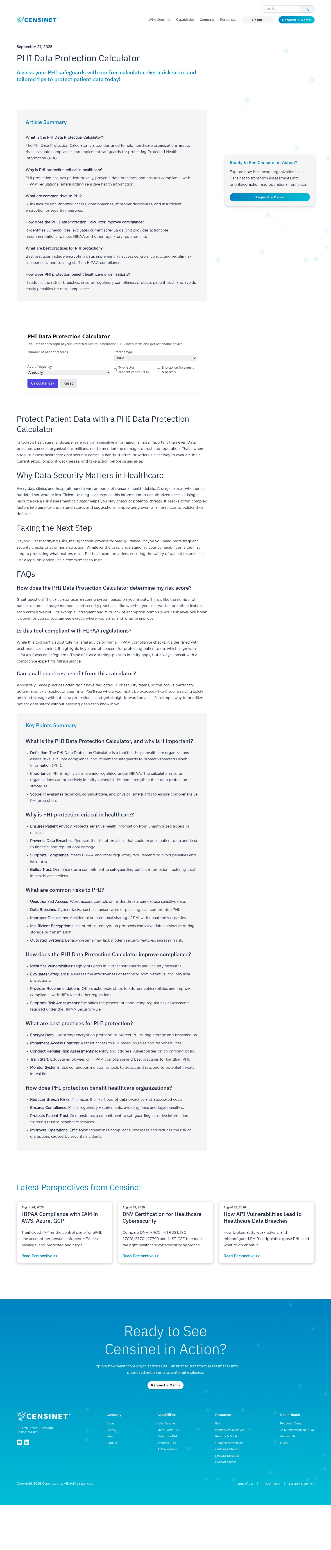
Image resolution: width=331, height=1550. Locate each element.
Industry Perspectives (229, 1430)
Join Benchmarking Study (297, 1430)
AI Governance (167, 1449)
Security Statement (302, 1483)
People (111, 1430)
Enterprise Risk (167, 1436)
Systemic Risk (166, 1443)
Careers (112, 1443)
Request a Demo (296, 19)
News (110, 1436)
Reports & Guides (227, 1436)
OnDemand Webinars (229, 1443)
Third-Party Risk (168, 1430)
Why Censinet (160, 19)
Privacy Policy (271, 1483)
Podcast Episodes (227, 1455)
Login (257, 19)
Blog (218, 1423)
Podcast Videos (225, 1462)
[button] (185, 19)
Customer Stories (227, 1449)
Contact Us (287, 1436)
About (111, 1423)
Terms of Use (245, 1483)
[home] (38, 19)
